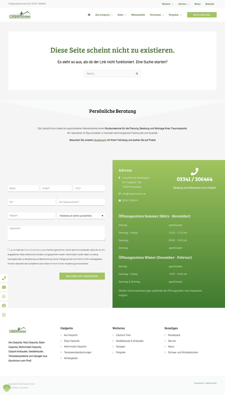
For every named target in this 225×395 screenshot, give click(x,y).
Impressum (199, 383)
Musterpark (100, 140)
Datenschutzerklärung (33, 250)
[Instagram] (4, 315)
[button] (172, 4)
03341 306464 (39, 3)
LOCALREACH (23, 388)
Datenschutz (211, 383)
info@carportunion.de (19, 3)
